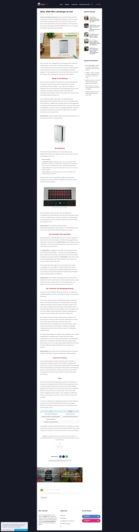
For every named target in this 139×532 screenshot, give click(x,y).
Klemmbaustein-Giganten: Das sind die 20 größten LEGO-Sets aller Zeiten (95, 19)
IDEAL (69, 17)
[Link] (57, 493)
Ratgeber (67, 4)
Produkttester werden (84, 4)
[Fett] (45, 493)
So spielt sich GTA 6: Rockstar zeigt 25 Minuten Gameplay (94, 36)
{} (58, 493)
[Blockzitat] (54, 493)
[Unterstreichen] (48, 493)
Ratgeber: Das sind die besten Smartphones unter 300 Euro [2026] (92, 87)
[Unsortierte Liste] (53, 493)
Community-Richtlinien (65, 523)
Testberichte (74, 4)
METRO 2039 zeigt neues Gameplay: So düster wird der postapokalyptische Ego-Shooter (94, 51)
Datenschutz (63, 518)
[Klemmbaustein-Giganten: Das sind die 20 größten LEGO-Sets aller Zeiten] (86, 18)
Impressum (62, 515)
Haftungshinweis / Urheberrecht (67, 521)
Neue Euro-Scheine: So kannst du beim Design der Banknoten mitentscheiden (93, 82)
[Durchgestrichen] (49, 493)
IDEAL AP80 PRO (61, 26)
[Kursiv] (46, 493)
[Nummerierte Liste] (51, 493)
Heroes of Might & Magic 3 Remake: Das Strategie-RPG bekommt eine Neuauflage (95, 43)
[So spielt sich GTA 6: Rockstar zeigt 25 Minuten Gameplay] (86, 34)
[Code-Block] (56, 493)
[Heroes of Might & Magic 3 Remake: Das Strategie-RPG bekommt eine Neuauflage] (86, 41)
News (61, 4)
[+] (60, 493)
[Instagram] (97, 4)
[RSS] (99, 4)
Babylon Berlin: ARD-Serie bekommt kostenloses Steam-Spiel (93, 93)
